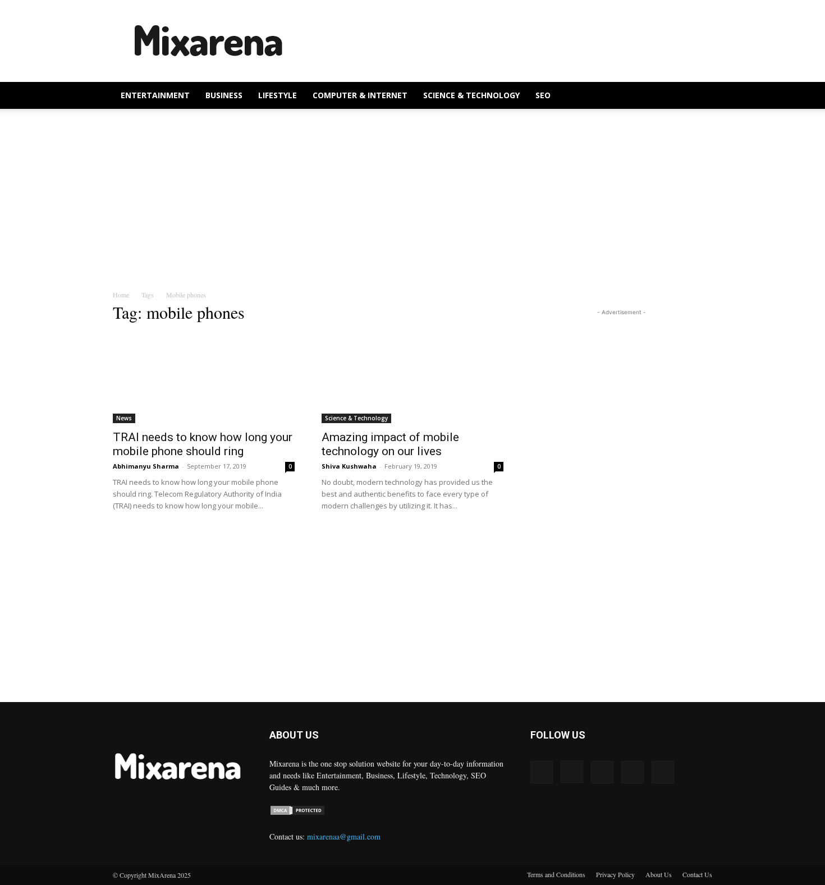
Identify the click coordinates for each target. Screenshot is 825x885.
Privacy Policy (615, 874)
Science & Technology (471, 95)
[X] (632, 772)
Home (121, 294)
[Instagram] (572, 771)
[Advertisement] (508, 41)
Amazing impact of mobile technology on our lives (390, 444)
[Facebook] (541, 772)
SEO (543, 95)
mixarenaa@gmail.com (344, 836)
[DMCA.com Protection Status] (297, 813)
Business (223, 95)
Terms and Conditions (556, 874)
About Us (658, 874)
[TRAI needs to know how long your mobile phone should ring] (204, 378)
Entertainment (155, 95)
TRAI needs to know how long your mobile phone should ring (202, 444)
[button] (698, 96)
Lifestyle (277, 95)
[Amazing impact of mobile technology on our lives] (412, 378)
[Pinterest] (602, 772)
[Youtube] (663, 772)
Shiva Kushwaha (349, 466)
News (124, 418)
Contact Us (697, 874)
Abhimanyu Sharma (146, 466)
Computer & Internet (360, 95)
